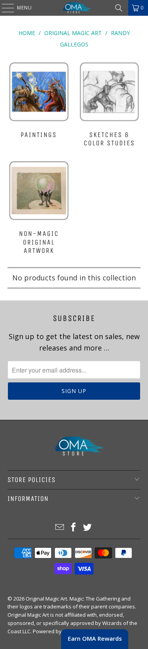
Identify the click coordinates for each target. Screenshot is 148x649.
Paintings (38, 105)
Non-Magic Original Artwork (38, 208)
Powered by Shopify (57, 631)
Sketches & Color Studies (109, 105)
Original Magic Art (46, 598)
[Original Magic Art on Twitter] (87, 527)
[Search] (118, 8)
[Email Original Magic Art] (60, 527)
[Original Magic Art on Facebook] (74, 527)
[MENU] (4, 8)
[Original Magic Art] (74, 8)
